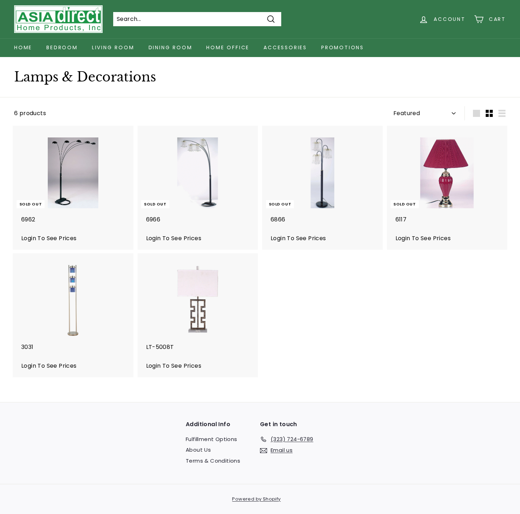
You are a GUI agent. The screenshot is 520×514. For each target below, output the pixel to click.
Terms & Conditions (213, 460)
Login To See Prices (49, 238)
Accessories (285, 47)
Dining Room (170, 47)
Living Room (113, 47)
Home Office (227, 47)
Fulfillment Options (211, 439)
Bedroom (62, 47)
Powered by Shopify (256, 499)
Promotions (342, 47)
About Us (198, 449)
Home (23, 47)
